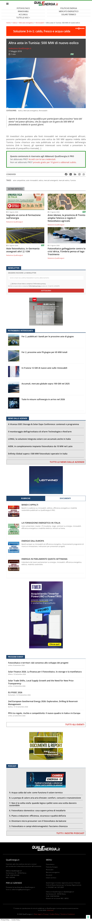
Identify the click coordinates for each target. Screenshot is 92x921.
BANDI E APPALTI (30, 505)
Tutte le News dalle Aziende (67, 461)
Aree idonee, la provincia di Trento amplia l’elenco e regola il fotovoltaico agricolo (66, 218)
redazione (50, 910)
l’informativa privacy (35, 286)
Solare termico (68, 14)
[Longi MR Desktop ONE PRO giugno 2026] (46, 311)
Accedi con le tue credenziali (42, 159)
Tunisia (73, 180)
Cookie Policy (54, 914)
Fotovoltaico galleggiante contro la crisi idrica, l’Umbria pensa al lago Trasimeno (66, 251)
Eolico (15, 23)
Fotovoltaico (50, 864)
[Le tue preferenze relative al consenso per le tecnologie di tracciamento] (88, 917)
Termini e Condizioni (68, 914)
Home (8, 23)
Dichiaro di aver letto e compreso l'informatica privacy (29, 284)
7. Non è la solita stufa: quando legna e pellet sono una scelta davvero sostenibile (43, 804)
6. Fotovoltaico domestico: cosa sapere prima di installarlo (37, 810)
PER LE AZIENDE (14, 883)
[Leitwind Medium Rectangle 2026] (46, 480)
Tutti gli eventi (74, 724)
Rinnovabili (40, 23)
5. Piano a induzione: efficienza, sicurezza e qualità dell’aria (37, 815)
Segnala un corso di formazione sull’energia (23, 216)
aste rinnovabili (32, 180)
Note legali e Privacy (41, 914)
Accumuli (49, 875)
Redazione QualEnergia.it (20, 48)
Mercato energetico (26, 23)
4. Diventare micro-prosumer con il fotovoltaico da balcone (37, 821)
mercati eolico (64, 180)
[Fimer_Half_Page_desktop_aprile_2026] (46, 615)
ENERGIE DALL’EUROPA (33, 541)
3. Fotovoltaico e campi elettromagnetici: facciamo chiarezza (38, 826)
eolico (41, 180)
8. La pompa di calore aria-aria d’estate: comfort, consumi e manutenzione (45, 797)
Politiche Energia (52, 867)
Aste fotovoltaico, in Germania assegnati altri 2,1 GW (22, 250)
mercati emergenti (51, 180)
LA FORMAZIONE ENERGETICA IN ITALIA (41, 523)
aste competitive (19, 180)
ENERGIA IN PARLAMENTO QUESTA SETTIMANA (44, 559)
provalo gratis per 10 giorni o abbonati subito (54, 162)
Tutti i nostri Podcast (70, 833)
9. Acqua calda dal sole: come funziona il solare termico (36, 792)
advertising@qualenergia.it (21, 889)
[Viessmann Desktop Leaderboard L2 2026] (46, 31)
